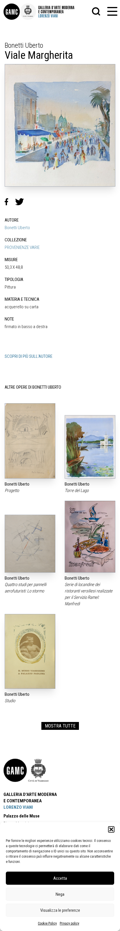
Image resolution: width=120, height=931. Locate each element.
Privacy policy (69, 923)
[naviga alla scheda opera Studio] (30, 651)
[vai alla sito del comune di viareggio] (38, 770)
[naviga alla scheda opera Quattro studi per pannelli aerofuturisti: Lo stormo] (30, 543)
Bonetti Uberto (17, 227)
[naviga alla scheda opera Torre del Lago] (90, 447)
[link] (11, 11)
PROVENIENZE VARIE (22, 247)
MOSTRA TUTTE (60, 726)
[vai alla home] (15, 770)
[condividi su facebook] (10, 201)
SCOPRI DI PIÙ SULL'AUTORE (28, 356)
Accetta (60, 878)
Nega (60, 894)
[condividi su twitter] (22, 201)
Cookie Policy (47, 923)
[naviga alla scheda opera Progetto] (30, 440)
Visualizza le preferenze (60, 910)
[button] (111, 829)
